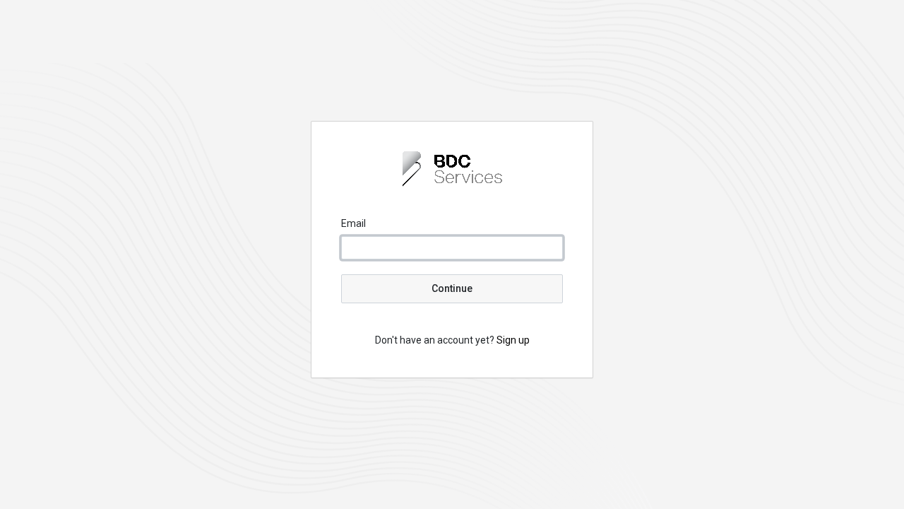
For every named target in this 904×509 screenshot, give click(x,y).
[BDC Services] (452, 182)
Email (353, 223)
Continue (452, 288)
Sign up (513, 340)
